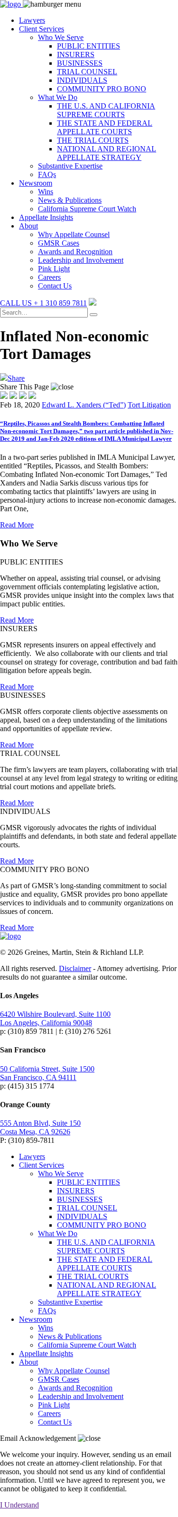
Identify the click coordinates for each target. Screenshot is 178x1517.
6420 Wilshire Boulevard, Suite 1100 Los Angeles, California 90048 (55, 1018)
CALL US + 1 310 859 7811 (43, 303)
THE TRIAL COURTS (93, 140)
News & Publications (70, 200)
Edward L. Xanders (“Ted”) (84, 405)
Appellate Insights (46, 217)
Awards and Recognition (75, 252)
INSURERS (75, 54)
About (28, 226)
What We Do (57, 97)
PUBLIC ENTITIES (88, 46)
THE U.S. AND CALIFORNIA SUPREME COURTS (106, 110)
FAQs (47, 174)
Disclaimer (75, 968)
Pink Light (54, 269)
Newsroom (35, 183)
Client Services (41, 29)
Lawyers (32, 20)
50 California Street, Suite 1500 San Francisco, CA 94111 (47, 1073)
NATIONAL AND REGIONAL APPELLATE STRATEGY (106, 153)
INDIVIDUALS (82, 80)
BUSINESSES (80, 63)
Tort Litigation (149, 405)
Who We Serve (61, 37)
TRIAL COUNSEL (87, 72)
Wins (45, 192)
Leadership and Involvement (80, 260)
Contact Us (55, 286)
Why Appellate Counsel (74, 234)
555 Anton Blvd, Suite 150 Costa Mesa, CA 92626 (40, 1127)
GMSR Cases (58, 243)
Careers (49, 277)
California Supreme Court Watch (87, 209)
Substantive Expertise (70, 166)
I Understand (19, 1505)
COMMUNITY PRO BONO (101, 89)
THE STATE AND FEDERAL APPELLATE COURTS (104, 127)
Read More (17, 525)
